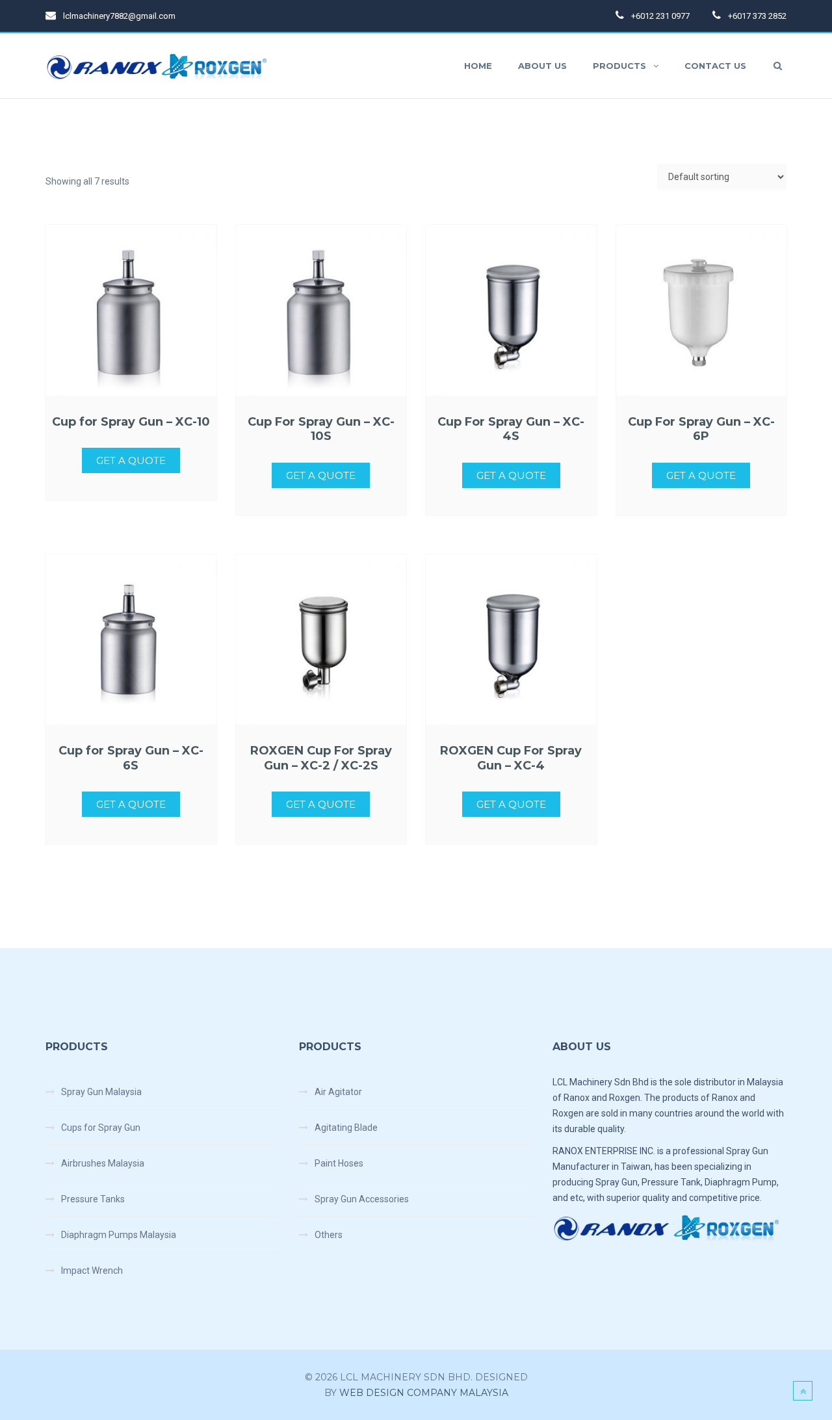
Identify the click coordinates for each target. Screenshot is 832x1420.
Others (329, 1235)
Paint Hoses (339, 1163)
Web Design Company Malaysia (423, 1393)
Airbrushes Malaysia (102, 1163)
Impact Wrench (92, 1270)
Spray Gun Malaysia (101, 1092)
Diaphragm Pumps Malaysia (118, 1235)
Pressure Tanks (93, 1199)
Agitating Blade (346, 1127)
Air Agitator (338, 1092)
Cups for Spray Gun (100, 1127)
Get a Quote (131, 460)
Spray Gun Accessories (362, 1199)
